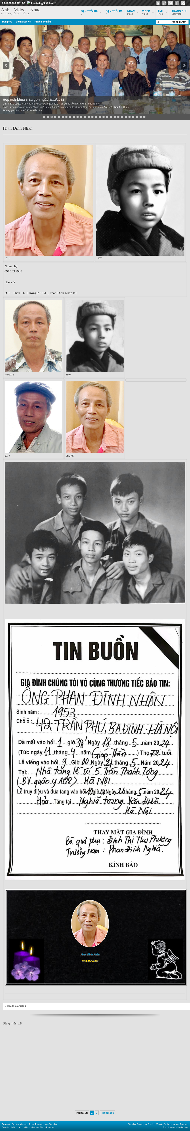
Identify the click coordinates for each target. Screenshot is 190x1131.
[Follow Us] (170, 3)
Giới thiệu (179, 12)
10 (77, 117)
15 (96, 117)
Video (146, 12)
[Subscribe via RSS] (183, 3)
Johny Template (36, 1124)
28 (144, 117)
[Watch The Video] (158, 3)
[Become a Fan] (177, 3)
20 (115, 117)
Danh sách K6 (23, 21)
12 (85, 117)
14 (92, 117)
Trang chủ (7, 21)
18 (107, 117)
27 (141, 117)
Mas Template (51, 1124)
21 (118, 117)
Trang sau (107, 1112)
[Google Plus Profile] (164, 3)
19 (111, 117)
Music (131, 12)
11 (81, 117)
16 (100, 117)
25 (133, 117)
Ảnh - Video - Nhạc (21, 9)
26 (137, 117)
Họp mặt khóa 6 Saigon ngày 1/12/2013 (33, 100)
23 (126, 117)
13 (89, 117)
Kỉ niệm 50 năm (43, 21)
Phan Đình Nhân (17, 128)
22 (122, 117)
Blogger (184, 1127)
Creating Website (19, 1124)
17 (103, 117)
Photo (160, 12)
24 (129, 117)
